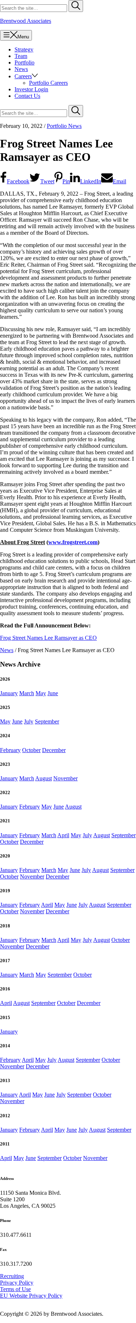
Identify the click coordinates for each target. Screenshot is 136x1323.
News (21, 69)
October (31, 750)
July (28, 721)
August (43, 778)
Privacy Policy (16, 1283)
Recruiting (12, 1276)
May (41, 693)
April (63, 835)
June (53, 693)
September (47, 721)
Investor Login (31, 89)
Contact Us (27, 96)
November (65, 778)
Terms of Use (15, 1289)
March (26, 693)
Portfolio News (64, 126)
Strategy (24, 49)
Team (21, 56)
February (10, 750)
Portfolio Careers (48, 83)
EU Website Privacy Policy (31, 1296)
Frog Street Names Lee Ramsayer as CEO (48, 638)
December (54, 750)
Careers (23, 76)
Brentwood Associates (25, 21)
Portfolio (24, 62)
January (9, 693)
